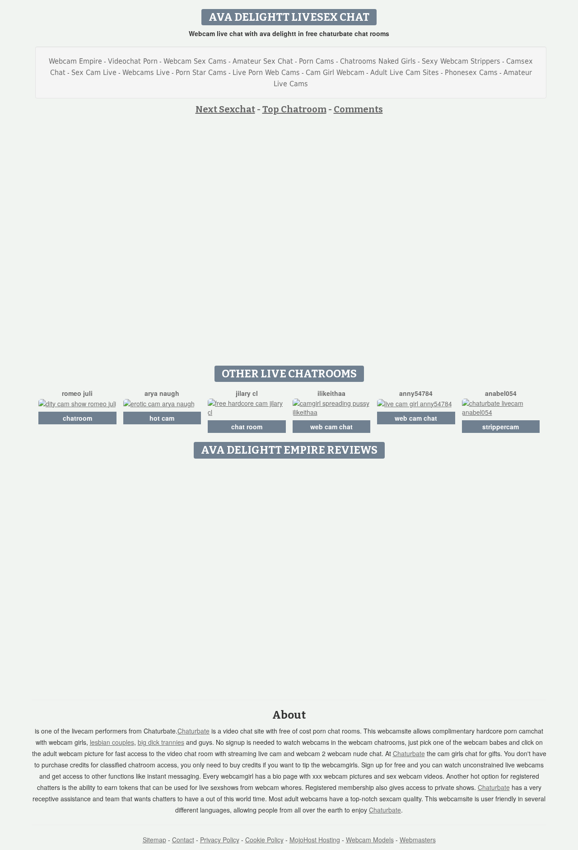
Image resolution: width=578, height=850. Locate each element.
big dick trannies (161, 742)
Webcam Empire (75, 61)
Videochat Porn (133, 61)
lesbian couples (112, 742)
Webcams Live (146, 72)
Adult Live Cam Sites (404, 72)
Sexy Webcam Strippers (461, 61)
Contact (183, 839)
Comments (358, 109)
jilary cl (247, 393)
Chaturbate (193, 730)
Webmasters (418, 839)
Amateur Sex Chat (263, 61)
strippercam (500, 426)
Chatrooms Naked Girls (378, 61)
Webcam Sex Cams (195, 61)
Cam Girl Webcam (335, 72)
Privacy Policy (219, 839)
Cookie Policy (264, 839)
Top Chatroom (294, 109)
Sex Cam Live (94, 72)
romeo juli (77, 393)
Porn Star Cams (201, 72)
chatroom (77, 418)
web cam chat (331, 426)
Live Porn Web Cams (266, 72)
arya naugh (161, 393)
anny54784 (416, 393)
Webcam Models (370, 839)
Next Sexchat (225, 109)
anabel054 (501, 393)
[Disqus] (289, 576)
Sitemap (154, 839)
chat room (246, 426)
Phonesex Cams (471, 72)
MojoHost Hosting (314, 839)
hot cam (161, 418)
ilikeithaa (331, 393)
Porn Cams (316, 61)
